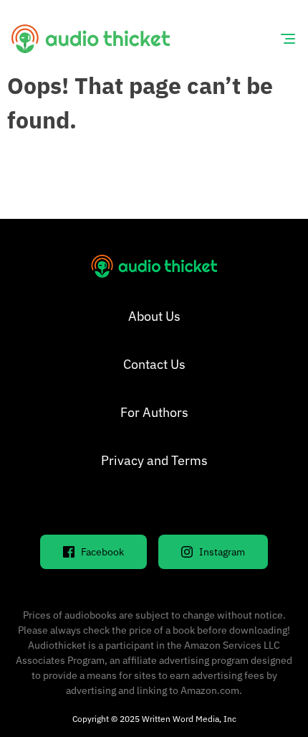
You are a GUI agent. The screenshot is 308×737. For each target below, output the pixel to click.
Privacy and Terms (154, 460)
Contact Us (154, 364)
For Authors (154, 412)
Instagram (222, 551)
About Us (154, 316)
